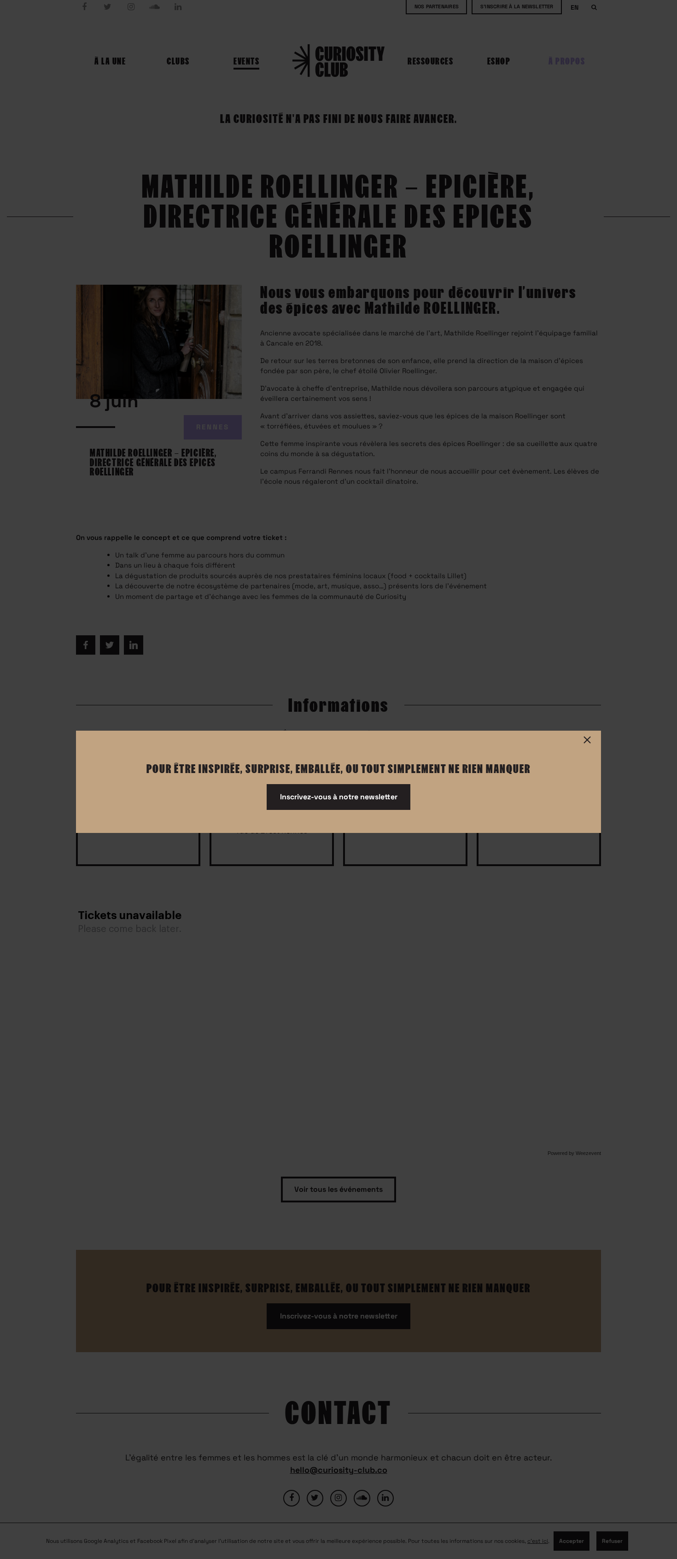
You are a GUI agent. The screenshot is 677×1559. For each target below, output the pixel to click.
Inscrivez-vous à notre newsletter (338, 797)
